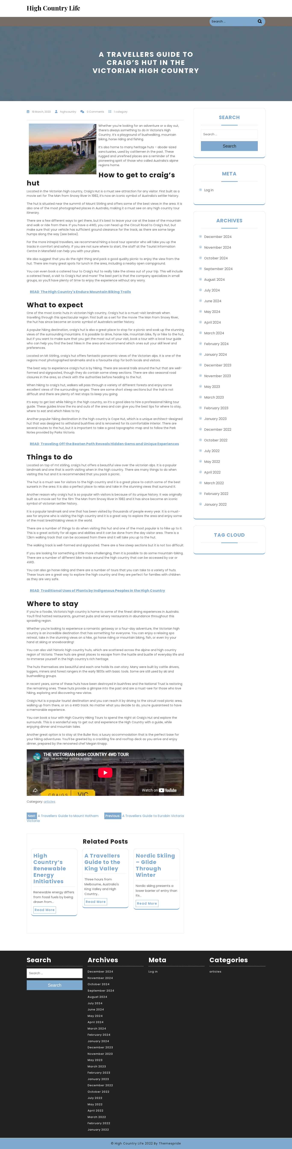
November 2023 (217, 376)
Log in (209, 190)
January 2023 (215, 418)
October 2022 (215, 440)
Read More (45, 910)
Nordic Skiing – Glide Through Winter (155, 865)
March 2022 (214, 483)
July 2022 (212, 450)
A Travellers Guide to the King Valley (102, 862)
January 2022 (215, 504)
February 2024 (216, 343)
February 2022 (216, 493)
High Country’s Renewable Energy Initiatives (49, 868)
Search (260, 21)
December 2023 (217, 365)
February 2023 (216, 408)
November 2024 (217, 247)
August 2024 (214, 279)
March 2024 (214, 333)
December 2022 (217, 429)
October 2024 (216, 258)
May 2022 (212, 461)
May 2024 (212, 311)
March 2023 (214, 397)
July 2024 (212, 290)
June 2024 (212, 301)
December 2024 (218, 236)
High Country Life (53, 8)
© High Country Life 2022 (132, 1143)
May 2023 (212, 386)
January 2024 (215, 354)
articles (49, 801)
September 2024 (218, 268)
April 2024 (212, 322)
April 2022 (212, 472)
